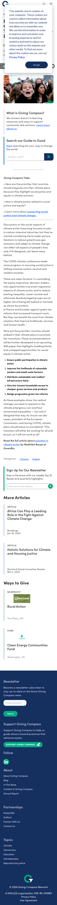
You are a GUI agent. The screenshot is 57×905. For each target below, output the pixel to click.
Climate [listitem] (8, 845)
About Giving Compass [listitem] (16, 775)
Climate (24, 459)
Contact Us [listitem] (9, 826)
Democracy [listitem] (10, 849)
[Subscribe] (50, 486)
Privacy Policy (28, 896)
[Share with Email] (52, 66)
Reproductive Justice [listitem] (14, 863)
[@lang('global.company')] (5, 4)
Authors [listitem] (8, 817)
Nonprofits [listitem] (9, 812)
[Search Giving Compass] (44, 4)
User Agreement (28, 900)
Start (9, 145)
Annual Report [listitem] (11, 793)
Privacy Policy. (17, 57)
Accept (36, 65)
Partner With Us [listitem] (12, 821)
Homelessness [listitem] (11, 858)
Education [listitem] (9, 854)
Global (36, 459)
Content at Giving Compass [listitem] (18, 789)
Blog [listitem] (6, 780)
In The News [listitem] (10, 784)
